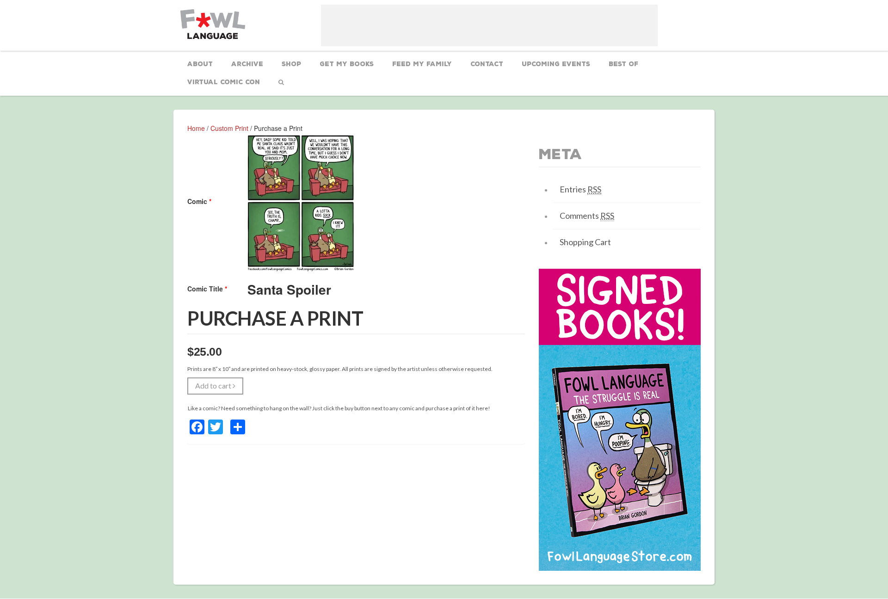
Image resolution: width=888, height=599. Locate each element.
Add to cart (214, 385)
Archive (247, 64)
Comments (587, 215)
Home (196, 128)
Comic (199, 201)
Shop (291, 64)
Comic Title (207, 288)
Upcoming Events (556, 64)
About (200, 64)
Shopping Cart (585, 242)
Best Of (623, 64)
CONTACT (486, 64)
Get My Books (347, 64)
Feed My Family (422, 64)
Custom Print (229, 128)
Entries (580, 189)
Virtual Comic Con (223, 82)
